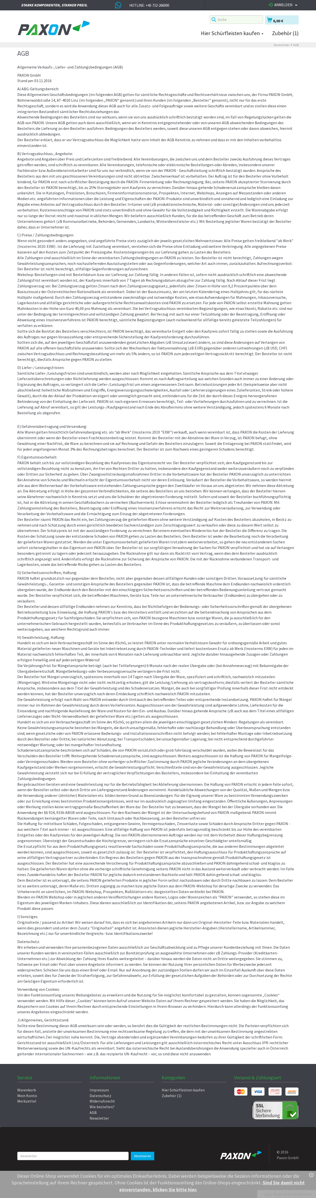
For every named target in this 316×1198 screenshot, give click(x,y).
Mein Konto (27, 1095)
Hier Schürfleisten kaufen (231, 33)
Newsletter (99, 1118)
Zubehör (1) (285, 33)
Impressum (99, 1089)
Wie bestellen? (102, 1106)
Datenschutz (100, 1095)
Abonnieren (142, 1156)
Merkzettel (26, 1101)
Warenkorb (26, 1089)
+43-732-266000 (157, 5)
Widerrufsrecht (102, 1101)
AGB (296, 45)
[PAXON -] (109, 28)
